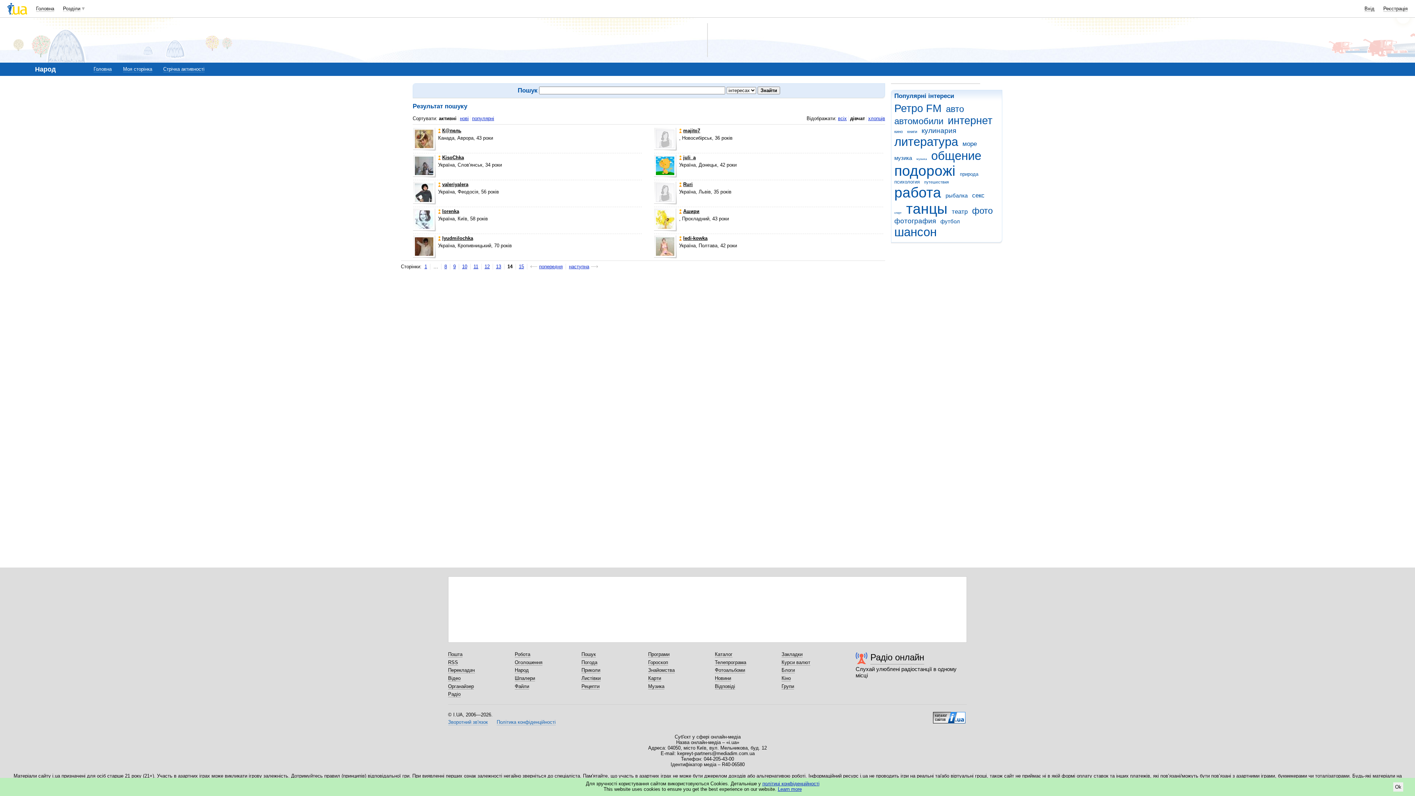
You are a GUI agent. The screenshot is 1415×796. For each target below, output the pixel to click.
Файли (522, 686)
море (969, 143)
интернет (970, 120)
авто (955, 109)
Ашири (691, 211)
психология (907, 182)
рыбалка (957, 195)
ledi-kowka (695, 238)
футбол (950, 221)
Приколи (590, 670)
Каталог (724, 654)
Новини (723, 678)
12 (487, 266)
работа (917, 192)
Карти (654, 678)
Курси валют (796, 662)
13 (498, 266)
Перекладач (461, 670)
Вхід (1369, 8)
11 (476, 266)
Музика (656, 686)
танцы (926, 209)
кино (898, 131)
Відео (454, 678)
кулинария (939, 131)
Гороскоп (658, 662)
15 (521, 266)
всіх (842, 118)
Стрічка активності (184, 69)
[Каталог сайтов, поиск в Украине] (949, 715)
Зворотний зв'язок (468, 722)
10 (464, 266)
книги (912, 131)
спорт (898, 212)
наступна (579, 266)
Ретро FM (917, 108)
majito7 (691, 130)
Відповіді (725, 686)
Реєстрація (1395, 8)
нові (464, 118)
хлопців (876, 118)
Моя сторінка (137, 69)
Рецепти (590, 686)
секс (978, 195)
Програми (659, 654)
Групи (788, 686)
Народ (522, 670)
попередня (551, 266)
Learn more (790, 789)
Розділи (71, 8)
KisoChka (453, 157)
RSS (453, 662)
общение (956, 156)
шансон (915, 232)
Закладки (792, 654)
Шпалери (525, 678)
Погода (589, 662)
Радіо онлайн (897, 657)
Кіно (786, 678)
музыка (921, 159)
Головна (45, 8)
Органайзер (461, 686)
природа (969, 174)
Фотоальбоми (730, 670)
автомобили (918, 121)
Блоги (788, 670)
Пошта (455, 654)
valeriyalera (455, 184)
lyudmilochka (457, 238)
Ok (1398, 787)
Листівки (591, 678)
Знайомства (661, 670)
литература (926, 142)
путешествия (936, 182)
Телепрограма (730, 662)
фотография (915, 221)
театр (960, 211)
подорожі (924, 171)
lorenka (450, 211)
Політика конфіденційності (526, 722)
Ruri (688, 184)
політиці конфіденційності (791, 783)
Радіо (454, 694)
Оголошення (528, 662)
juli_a (689, 157)
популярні (483, 118)
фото (982, 211)
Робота (522, 654)
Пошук (588, 654)
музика (903, 158)
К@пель (451, 130)
